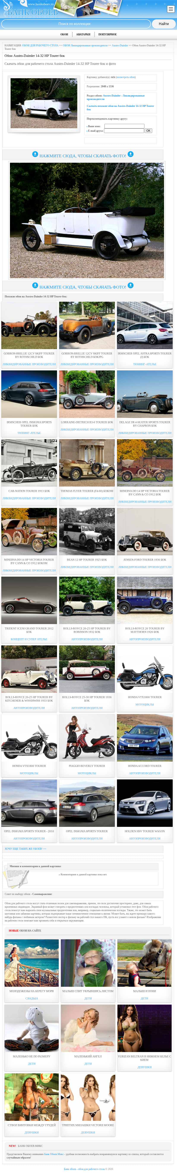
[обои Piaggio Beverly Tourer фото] (87, 738)
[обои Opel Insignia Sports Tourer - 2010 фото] (29, 803)
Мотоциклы (145, 704)
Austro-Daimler (120, 45)
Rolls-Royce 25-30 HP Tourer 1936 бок (87, 699)
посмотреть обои (126, 77)
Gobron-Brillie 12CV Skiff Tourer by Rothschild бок (29, 355)
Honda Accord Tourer (144, 766)
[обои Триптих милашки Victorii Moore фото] (88, 1097)
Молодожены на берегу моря (31, 991)
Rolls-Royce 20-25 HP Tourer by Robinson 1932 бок (87, 630)
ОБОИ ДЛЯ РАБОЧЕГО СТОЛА (40, 45)
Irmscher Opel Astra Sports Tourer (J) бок (145, 355)
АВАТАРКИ (83, 34)
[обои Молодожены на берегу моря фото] (32, 963)
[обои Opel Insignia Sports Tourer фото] (87, 803)
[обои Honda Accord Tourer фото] (145, 738)
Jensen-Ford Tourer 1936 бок (144, 559)
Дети (88, 998)
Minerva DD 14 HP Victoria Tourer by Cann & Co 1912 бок (145, 492)
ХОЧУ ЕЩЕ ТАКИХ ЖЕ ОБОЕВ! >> (25, 848)
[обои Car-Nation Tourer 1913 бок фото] (29, 463)
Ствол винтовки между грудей (32, 1125)
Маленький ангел (88, 1056)
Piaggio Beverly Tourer (87, 766)
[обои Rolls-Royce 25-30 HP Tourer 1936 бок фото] (87, 669)
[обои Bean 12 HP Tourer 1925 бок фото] (87, 531)
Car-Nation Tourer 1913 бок (29, 491)
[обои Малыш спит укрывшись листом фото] (88, 963)
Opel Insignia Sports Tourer (87, 831)
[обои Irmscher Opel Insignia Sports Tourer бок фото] (29, 394)
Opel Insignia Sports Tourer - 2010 (29, 831)
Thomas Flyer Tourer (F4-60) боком (87, 491)
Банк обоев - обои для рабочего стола (84, 1169)
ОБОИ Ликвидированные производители (85, 45)
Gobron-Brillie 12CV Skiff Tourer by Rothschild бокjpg (87, 355)
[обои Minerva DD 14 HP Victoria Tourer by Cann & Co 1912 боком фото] (29, 531)
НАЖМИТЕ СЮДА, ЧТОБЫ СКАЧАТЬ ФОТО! (83, 155)
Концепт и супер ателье (29, 639)
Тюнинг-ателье (144, 364)
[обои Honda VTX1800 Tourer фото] (145, 669)
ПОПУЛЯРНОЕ (107, 34)
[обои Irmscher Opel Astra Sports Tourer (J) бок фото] (145, 325)
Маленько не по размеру (31, 1056)
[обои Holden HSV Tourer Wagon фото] (145, 803)
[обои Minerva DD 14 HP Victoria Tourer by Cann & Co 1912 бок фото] (145, 463)
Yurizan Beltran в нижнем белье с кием (144, 1058)
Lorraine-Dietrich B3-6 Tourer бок (87, 422)
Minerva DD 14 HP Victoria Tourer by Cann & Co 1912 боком (29, 561)
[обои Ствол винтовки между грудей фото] (32, 1097)
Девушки (144, 1067)
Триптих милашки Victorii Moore (88, 1125)
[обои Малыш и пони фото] (144, 963)
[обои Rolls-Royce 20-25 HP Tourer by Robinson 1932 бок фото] (87, 600)
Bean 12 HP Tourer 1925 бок (87, 559)
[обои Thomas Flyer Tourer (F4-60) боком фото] (87, 463)
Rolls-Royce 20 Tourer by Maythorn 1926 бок (144, 630)
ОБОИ (64, 34)
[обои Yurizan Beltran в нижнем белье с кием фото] (144, 1028)
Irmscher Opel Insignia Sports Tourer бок (29, 424)
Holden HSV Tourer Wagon (145, 831)
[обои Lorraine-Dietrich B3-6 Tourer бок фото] (87, 394)
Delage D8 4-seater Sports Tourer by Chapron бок (144, 424)
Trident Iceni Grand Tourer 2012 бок (29, 630)
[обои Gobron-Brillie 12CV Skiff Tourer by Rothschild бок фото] (29, 325)
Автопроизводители (87, 639)
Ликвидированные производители (29, 364)
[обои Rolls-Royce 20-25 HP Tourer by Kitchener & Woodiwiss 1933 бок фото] (29, 669)
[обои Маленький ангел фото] (88, 1028)
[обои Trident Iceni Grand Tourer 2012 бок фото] (29, 600)
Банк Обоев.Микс (54, 1154)
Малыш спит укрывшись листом (88, 991)
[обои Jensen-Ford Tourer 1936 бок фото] (145, 531)
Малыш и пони (144, 991)
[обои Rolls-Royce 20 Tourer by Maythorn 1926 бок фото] (145, 600)
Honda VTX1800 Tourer (145, 697)
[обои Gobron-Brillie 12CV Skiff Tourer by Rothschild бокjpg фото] (87, 325)
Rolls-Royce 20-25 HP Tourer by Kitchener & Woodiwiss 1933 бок (29, 699)
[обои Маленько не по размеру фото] (32, 1028)
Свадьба (31, 998)
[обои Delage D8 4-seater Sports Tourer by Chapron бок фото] (145, 394)
